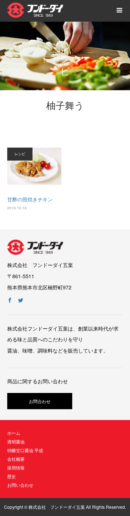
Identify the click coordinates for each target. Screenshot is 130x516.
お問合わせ (40, 401)
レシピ (19, 153)
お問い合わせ (20, 485)
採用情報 (16, 467)
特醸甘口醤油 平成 (25, 450)
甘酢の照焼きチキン (30, 199)
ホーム (13, 433)
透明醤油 (16, 441)
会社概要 (16, 459)
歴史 (11, 476)
